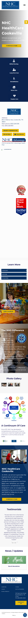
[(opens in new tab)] (14, 140)
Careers (3, 589)
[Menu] (24, 5)
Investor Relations (5, 591)
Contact (17, 586)
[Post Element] (14, 562)
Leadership (3, 586)
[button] (26, 22)
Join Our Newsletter (19, 589)
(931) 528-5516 (14, 124)
